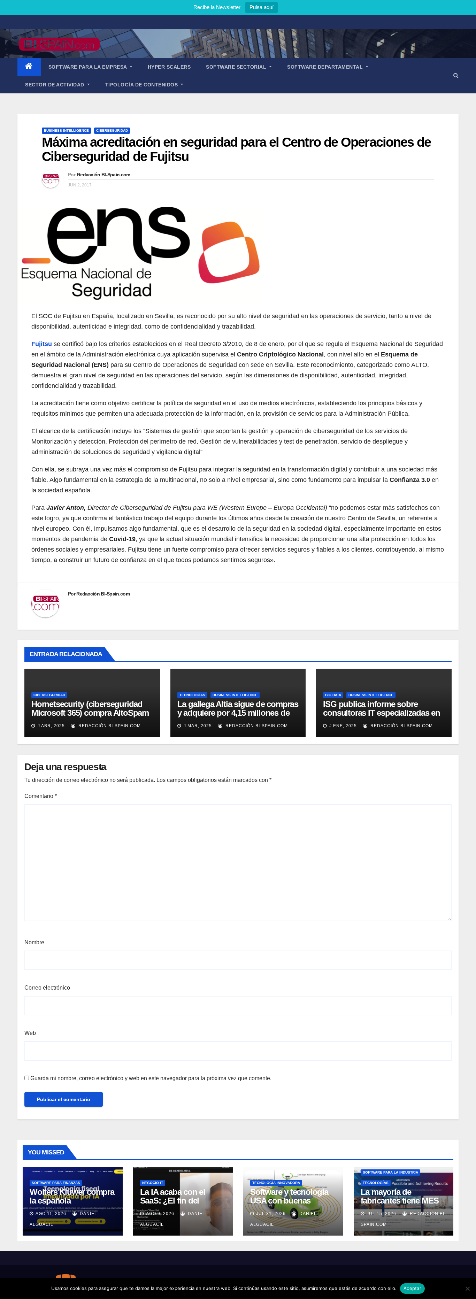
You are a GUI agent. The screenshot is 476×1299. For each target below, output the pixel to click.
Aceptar (412, 1288)
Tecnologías (192, 695)
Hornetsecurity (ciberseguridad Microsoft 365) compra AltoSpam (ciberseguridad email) (90, 712)
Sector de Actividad (55, 84)
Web (30, 1033)
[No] (467, 1288)
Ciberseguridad (112, 130)
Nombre (34, 942)
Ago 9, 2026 (160, 1213)
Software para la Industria (390, 1172)
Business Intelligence (66, 130)
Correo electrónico (47, 988)
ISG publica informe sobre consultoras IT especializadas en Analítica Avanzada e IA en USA (381, 712)
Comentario (40, 796)
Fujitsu (41, 343)
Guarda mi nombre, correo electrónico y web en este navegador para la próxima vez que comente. (150, 1078)
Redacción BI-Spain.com (103, 174)
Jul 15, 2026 (381, 1213)
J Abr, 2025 (50, 725)
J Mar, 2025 (197, 725)
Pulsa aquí (261, 7)
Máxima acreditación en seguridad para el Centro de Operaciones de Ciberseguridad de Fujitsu (236, 149)
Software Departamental (325, 67)
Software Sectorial (237, 67)
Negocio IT (152, 1183)
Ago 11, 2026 (51, 1213)
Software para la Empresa (88, 67)
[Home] (29, 67)
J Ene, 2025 (342, 725)
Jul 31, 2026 (271, 1213)
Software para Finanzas (56, 1183)
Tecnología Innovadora (276, 1183)
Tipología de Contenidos (142, 84)
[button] (456, 75)
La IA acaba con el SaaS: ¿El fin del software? (172, 1200)
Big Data (333, 695)
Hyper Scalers (169, 67)
